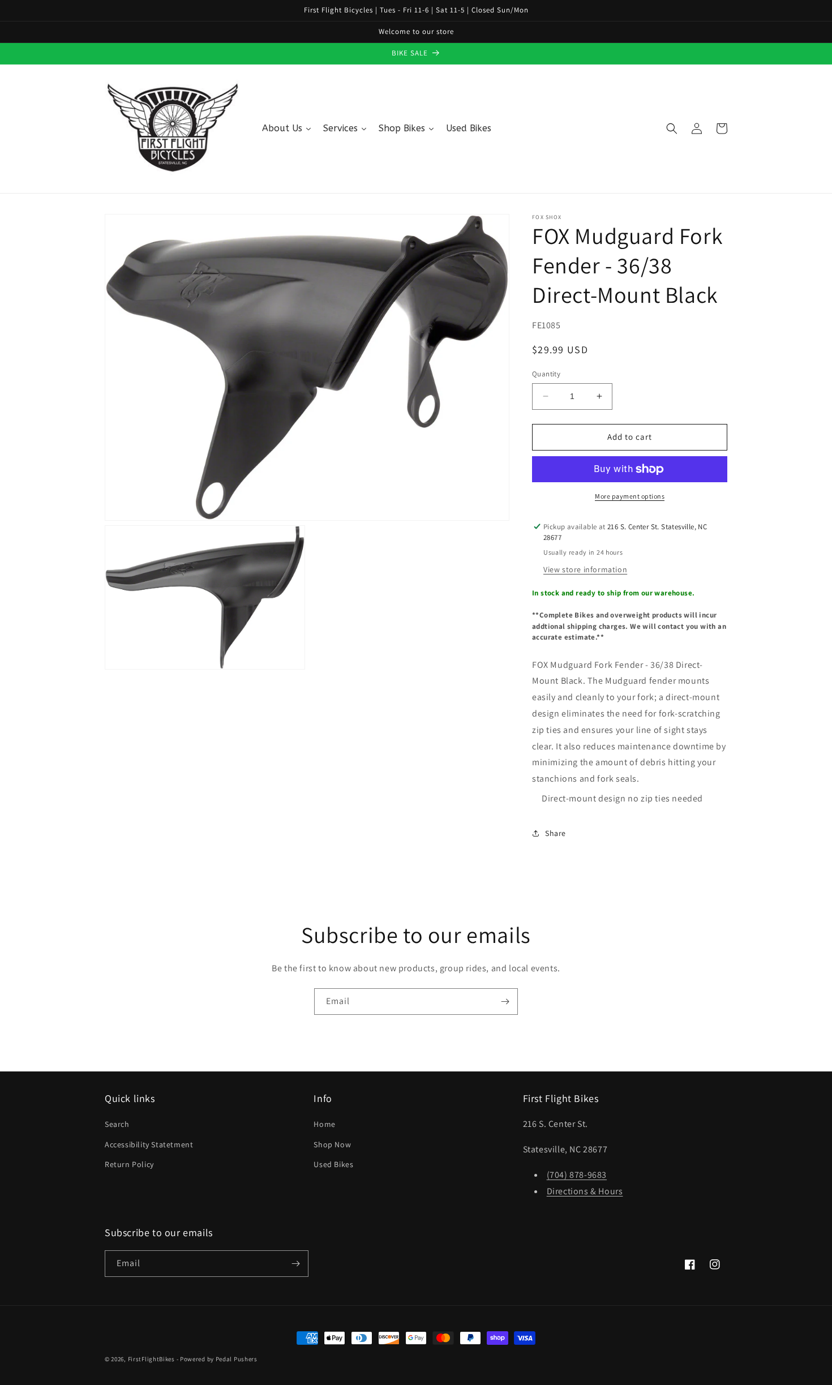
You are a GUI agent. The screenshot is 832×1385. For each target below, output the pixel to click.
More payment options (629, 496)
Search (117, 1124)
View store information (585, 569)
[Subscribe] (504, 1001)
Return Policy (129, 1164)
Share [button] (555, 833)
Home (324, 1124)
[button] (671, 128)
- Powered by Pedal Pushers (217, 1359)
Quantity (546, 374)
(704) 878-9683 (577, 1175)
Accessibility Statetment (149, 1144)
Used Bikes (333, 1164)
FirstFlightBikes (151, 1359)
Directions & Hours (585, 1191)
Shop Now (332, 1144)
